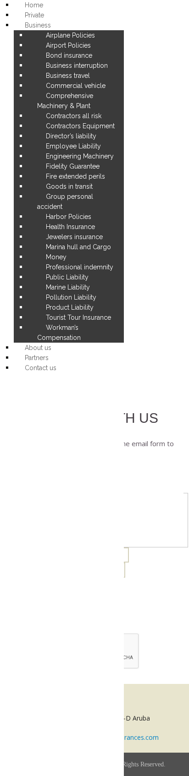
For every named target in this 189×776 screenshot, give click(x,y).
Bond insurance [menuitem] (69, 55)
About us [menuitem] (38, 347)
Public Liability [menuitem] (67, 277)
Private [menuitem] (34, 15)
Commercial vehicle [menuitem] (76, 85)
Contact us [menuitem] (40, 368)
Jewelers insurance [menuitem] (74, 236)
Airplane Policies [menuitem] (70, 35)
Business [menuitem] (38, 25)
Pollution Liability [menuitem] (71, 297)
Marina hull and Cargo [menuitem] (78, 247)
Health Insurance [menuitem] (70, 226)
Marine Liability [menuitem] (68, 287)
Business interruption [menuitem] (77, 65)
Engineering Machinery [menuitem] (80, 156)
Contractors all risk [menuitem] (73, 116)
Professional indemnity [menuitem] (79, 267)
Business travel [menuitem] (68, 75)
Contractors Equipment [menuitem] (80, 126)
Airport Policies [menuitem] (68, 45)
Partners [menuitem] (37, 357)
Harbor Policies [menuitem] (68, 216)
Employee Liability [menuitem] (73, 146)
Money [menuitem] (56, 257)
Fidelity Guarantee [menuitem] (73, 166)
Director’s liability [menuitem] (71, 136)
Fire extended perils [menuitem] (75, 176)
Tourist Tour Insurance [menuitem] (78, 317)
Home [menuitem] (34, 5)
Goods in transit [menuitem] (69, 186)
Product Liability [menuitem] (70, 307)
